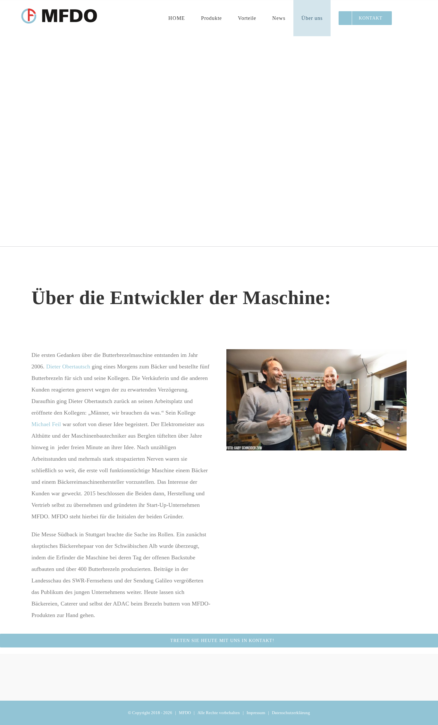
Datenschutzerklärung (291, 712)
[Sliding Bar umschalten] (410, 18)
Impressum (256, 712)
